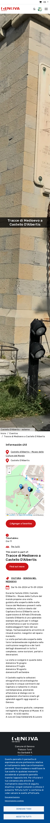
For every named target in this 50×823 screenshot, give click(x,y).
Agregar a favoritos (22, 523)
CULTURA (16, 578)
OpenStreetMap (26, 515)
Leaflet (11, 515)
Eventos (13, 433)
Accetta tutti (23, 817)
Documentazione (12, 797)
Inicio (3, 433)
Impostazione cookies (14, 801)
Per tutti (15, 546)
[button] (20, 486)
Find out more (17, 566)
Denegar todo (23, 809)
